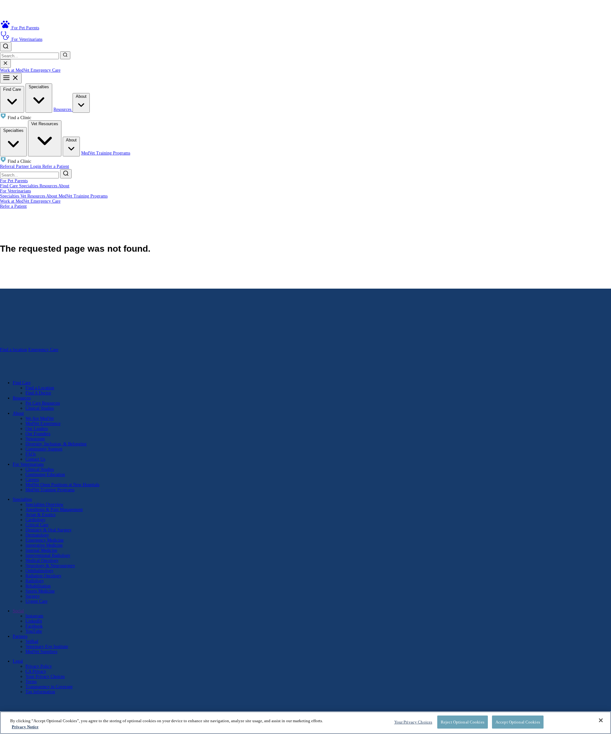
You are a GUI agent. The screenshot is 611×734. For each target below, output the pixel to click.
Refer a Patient (55, 166)
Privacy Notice (25, 727)
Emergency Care (45, 70)
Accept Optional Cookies (517, 722)
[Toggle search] (5, 46)
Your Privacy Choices (45, 676)
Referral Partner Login (21, 166)
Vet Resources (44, 123)
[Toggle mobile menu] (11, 78)
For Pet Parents (14, 180)
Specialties (39, 86)
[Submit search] (65, 55)
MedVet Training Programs (105, 153)
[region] (305, 722)
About (81, 96)
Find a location (13, 349)
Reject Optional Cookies (462, 722)
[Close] (601, 720)
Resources (63, 109)
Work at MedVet (15, 70)
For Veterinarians (15, 191)
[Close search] (5, 63)
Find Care (12, 89)
